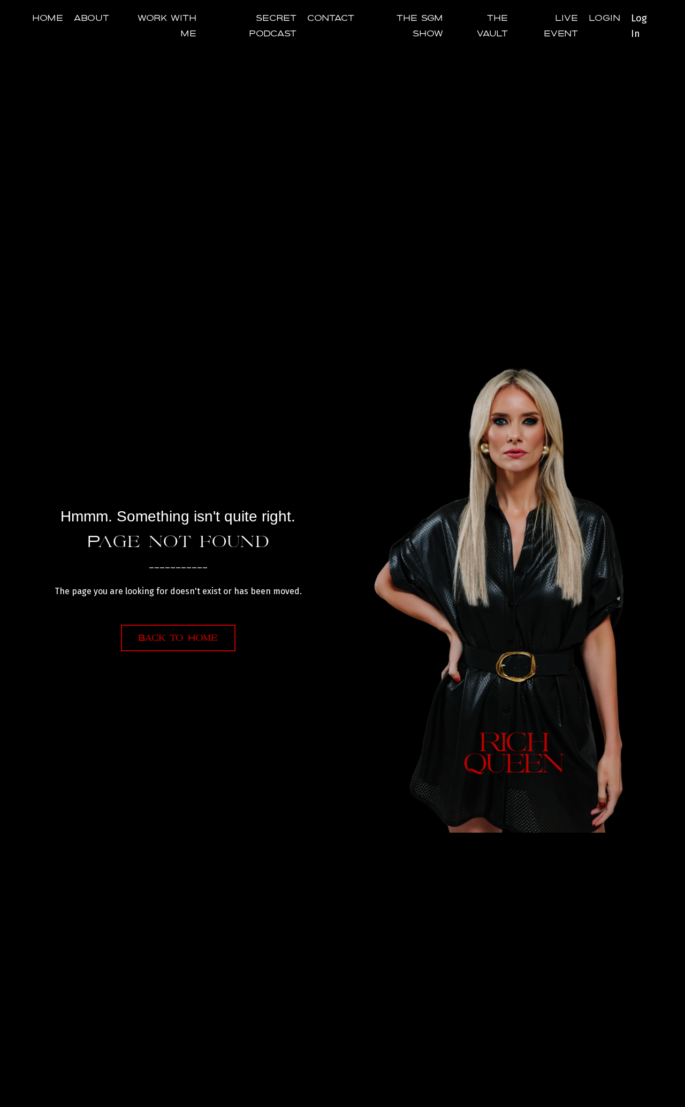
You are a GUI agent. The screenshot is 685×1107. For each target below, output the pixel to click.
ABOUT (91, 18)
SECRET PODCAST (272, 26)
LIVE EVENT (561, 26)
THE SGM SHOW (420, 26)
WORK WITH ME (167, 26)
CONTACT (330, 18)
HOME (47, 18)
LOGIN (604, 18)
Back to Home (178, 638)
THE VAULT (492, 26)
